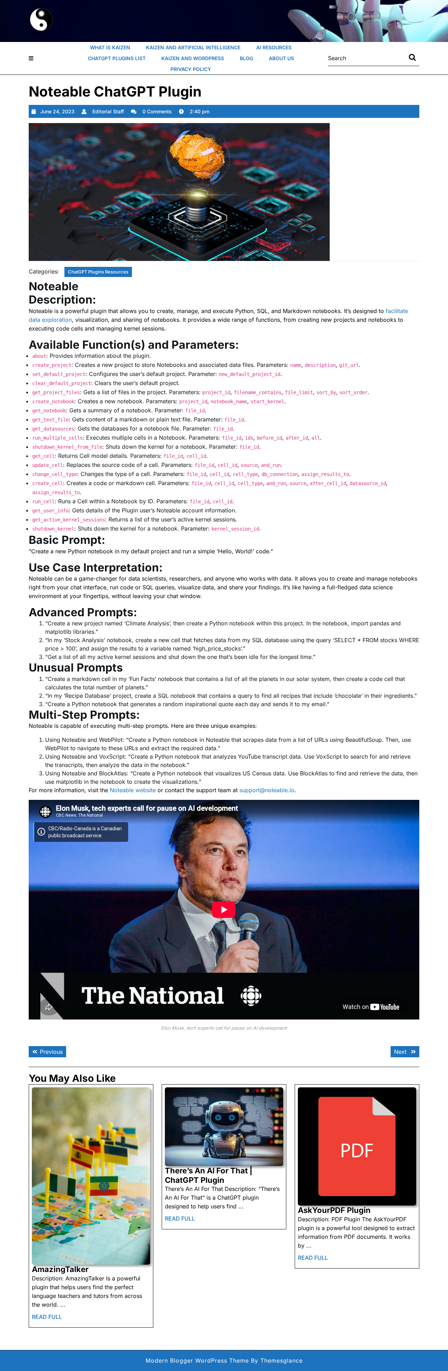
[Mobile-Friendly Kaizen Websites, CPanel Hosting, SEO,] (42, 20)
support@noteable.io (266, 790)
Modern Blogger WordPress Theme (197, 1360)
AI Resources (274, 47)
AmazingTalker (60, 1269)
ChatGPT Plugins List (117, 58)
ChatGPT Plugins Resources (98, 272)
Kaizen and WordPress (192, 58)
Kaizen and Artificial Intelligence (193, 47)
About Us (281, 58)
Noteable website (133, 790)
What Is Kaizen (110, 47)
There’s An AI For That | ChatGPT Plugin (208, 1175)
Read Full (47, 1318)
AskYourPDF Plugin (334, 1210)
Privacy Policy (190, 69)
